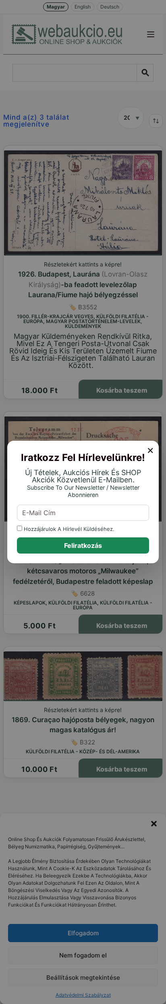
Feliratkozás (83, 545)
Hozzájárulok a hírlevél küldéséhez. (68, 529)
